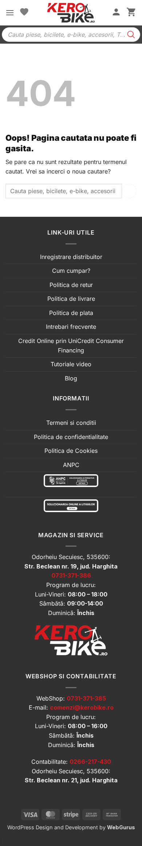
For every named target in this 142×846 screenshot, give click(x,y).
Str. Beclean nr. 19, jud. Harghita (71, 566)
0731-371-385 (86, 698)
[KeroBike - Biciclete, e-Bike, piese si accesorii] (70, 12)
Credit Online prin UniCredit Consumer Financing (71, 345)
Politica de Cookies (71, 450)
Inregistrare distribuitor (71, 256)
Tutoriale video (71, 364)
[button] (9, 12)
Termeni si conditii (71, 422)
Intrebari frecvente (71, 326)
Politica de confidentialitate (71, 436)
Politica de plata (71, 312)
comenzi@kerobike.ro (82, 707)
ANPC (71, 464)
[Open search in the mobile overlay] (71, 34)
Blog (71, 378)
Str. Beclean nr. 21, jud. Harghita (71, 780)
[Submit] (129, 191)
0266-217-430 (90, 761)
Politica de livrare (71, 298)
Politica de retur (71, 284)
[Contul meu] (116, 13)
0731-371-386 (71, 575)
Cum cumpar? (71, 270)
